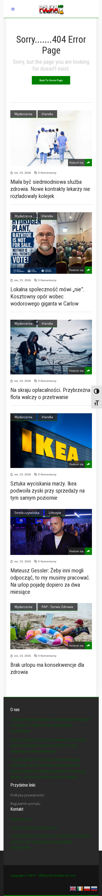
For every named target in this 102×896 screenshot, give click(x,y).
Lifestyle (55, 512)
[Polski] (87, 888)
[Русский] (94, 888)
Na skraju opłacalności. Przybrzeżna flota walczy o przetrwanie (50, 393)
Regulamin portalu (25, 803)
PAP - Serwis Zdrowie (57, 606)
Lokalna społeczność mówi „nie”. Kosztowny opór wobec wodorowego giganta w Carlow (47, 296)
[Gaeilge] (80, 888)
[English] (73, 888)
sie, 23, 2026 (22, 172)
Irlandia (47, 114)
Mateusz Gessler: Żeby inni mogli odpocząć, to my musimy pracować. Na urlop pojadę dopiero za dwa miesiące (50, 581)
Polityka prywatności (27, 795)
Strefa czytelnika (26, 512)
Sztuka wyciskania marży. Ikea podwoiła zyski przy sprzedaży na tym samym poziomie (47, 490)
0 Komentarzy (47, 172)
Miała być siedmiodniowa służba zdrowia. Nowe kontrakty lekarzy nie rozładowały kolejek (50, 189)
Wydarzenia (23, 114)
